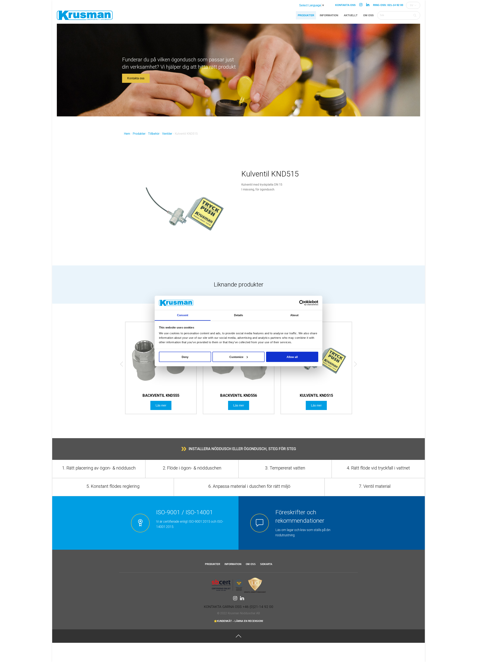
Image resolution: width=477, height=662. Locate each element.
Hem (127, 133)
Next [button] (352, 365)
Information (329, 15)
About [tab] (294, 315)
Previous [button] (119, 365)
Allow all (292, 356)
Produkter (306, 15)
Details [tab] (238, 315)
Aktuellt (351, 15)
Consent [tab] (182, 315)
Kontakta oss (345, 5)
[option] (161, 371)
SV (411, 5)
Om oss (368, 15)
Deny (185, 356)
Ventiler (167, 133)
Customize (236, 356)
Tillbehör (153, 133)
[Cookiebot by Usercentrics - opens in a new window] (302, 303)
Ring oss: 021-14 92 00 (388, 5)
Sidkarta (266, 564)
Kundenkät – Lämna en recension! (240, 621)
